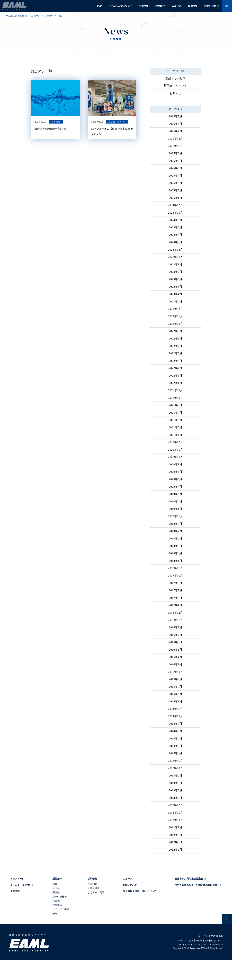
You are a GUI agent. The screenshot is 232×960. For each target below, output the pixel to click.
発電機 (56, 901)
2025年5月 (175, 168)
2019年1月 (175, 508)
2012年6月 (175, 842)
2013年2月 (175, 797)
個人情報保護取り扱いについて (139, 891)
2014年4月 (175, 753)
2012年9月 (175, 827)
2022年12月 (175, 308)
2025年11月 (175, 145)
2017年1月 (175, 605)
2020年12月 (175, 442)
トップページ (17, 878)
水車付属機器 (59, 896)
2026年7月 (175, 116)
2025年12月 (175, 138)
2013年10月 (175, 768)
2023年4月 (175, 294)
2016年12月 (175, 612)
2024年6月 (175, 227)
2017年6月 (175, 597)
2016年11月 (175, 620)
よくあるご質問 (96, 892)
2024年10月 (175, 212)
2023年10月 (175, 257)
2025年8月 (175, 153)
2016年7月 (175, 634)
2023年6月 (175, 279)
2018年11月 (175, 516)
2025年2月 (175, 190)
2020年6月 (175, 471)
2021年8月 (175, 405)
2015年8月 (175, 679)
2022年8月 (175, 338)
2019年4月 (175, 501)
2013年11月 (175, 760)
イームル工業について (120, 6)
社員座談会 (94, 888)
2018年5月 (175, 545)
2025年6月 (175, 160)
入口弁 (56, 888)
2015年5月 (175, 694)
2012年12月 (175, 805)
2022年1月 (175, 383)
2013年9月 (175, 775)
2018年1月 (175, 560)
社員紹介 (92, 884)
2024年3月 (175, 242)
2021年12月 (175, 390)
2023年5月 (175, 286)
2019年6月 (175, 494)
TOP (99, 6)
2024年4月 (175, 234)
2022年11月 (175, 316)
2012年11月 (175, 812)
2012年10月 (175, 820)
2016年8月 (175, 627)
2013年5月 (175, 782)
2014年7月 (175, 738)
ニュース (176, 6)
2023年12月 (175, 249)
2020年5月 (175, 479)
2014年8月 (175, 731)
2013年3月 (175, 790)
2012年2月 (175, 849)
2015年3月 (175, 701)
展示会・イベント (175, 85)
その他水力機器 (60, 909)
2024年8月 (175, 220)
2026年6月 (175, 123)
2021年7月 (175, 412)
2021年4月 (175, 435)
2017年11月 (175, 568)
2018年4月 (175, 553)
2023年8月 (175, 264)
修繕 (54, 913)
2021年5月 (175, 427)
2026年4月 (175, 131)
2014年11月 (175, 708)
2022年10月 (175, 323)
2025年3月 (175, 183)
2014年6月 (175, 745)
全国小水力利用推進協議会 (189, 878)
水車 (54, 884)
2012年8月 (175, 834)
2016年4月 (175, 657)
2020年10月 (175, 457)
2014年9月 (175, 723)
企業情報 (144, 6)
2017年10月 (175, 575)
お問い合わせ (211, 6)
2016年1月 (175, 664)
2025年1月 (175, 197)
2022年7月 (175, 345)
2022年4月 (175, 368)
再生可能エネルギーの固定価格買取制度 (196, 885)
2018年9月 (175, 523)
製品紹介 (160, 6)
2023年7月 (175, 271)
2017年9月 (175, 582)
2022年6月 (175, 353)
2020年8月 (175, 464)
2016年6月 (175, 642)
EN (227, 6)
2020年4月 (175, 486)
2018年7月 (175, 531)
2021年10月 (175, 397)
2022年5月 (175, 360)
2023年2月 (175, 301)
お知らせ (175, 93)
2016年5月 (175, 649)
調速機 (56, 892)
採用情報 (193, 6)
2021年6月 (175, 420)
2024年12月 (175, 205)
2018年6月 (175, 538)
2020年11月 (175, 449)
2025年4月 (175, 175)
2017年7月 (175, 590)
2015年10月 (175, 672)
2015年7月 (175, 686)
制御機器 (57, 905)
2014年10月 (175, 716)
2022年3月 (175, 375)
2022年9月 (175, 331)
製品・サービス (175, 78)
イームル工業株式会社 (15, 15)
